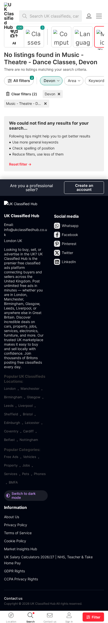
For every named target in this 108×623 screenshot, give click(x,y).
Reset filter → (20, 164)
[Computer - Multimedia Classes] (61, 36)
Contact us (13, 598)
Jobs (26, 465)
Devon (50, 94)
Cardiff (28, 431)
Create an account (84, 187)
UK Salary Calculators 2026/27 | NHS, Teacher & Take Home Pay (48, 560)
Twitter (67, 253)
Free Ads (11, 457)
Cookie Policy (15, 541)
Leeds (9, 406)
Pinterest (69, 244)
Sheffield (11, 414)
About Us (11, 517)
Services (10, 474)
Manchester (30, 388)
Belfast (9, 440)
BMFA (13, 482)
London (10, 388)
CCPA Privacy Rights (21, 579)
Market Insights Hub (20, 549)
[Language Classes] (83, 36)
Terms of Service (18, 533)
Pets (25, 474)
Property (11, 465)
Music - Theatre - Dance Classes (27, 103)
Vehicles (29, 457)
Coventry (11, 431)
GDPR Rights (14, 571)
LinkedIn (69, 262)
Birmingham (13, 397)
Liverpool (25, 406)
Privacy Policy (15, 525)
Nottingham (29, 440)
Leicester (32, 423)
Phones (40, 474)
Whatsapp (70, 225)
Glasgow (33, 397)
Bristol (28, 414)
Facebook (70, 234)
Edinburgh (12, 423)
